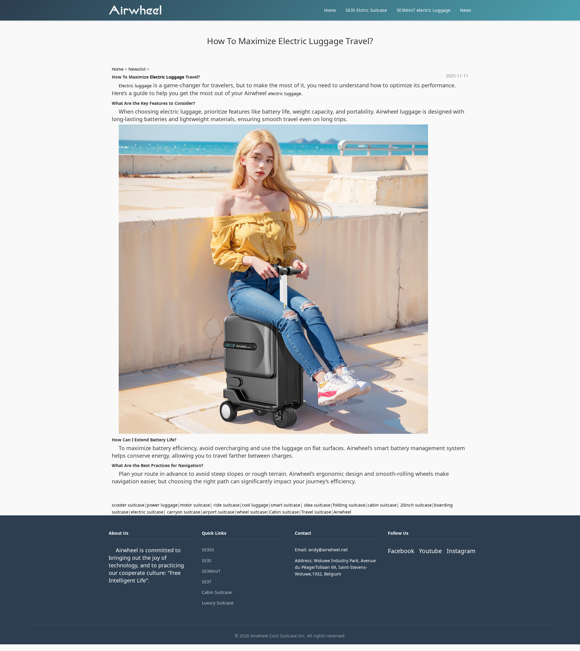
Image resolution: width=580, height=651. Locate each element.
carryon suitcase (183, 512)
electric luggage (284, 93)
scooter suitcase (128, 505)
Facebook (401, 551)
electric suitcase (147, 512)
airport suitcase (218, 512)
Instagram (461, 551)
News (465, 10)
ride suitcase (227, 505)
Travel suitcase (316, 512)
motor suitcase (195, 505)
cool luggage (255, 505)
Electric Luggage (167, 77)
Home (330, 10)
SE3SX (208, 550)
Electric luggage (135, 86)
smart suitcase (285, 505)
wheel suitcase (252, 512)
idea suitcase (317, 505)
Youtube (430, 551)
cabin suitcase (382, 505)
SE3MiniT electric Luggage (423, 10)
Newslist (137, 69)
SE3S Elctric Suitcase (366, 10)
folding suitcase (349, 505)
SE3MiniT (211, 571)
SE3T (206, 582)
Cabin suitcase (284, 512)
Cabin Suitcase (217, 592)
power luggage (162, 505)
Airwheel (342, 512)
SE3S (206, 560)
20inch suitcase (416, 505)
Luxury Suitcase (218, 603)
